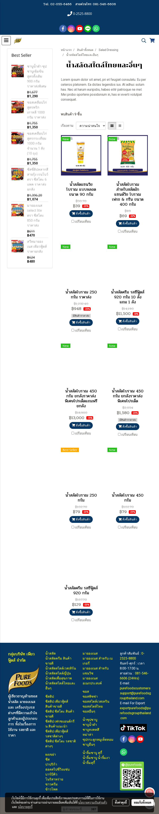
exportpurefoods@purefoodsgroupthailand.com (135, 713)
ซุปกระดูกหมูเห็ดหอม (98, 740)
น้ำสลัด (50, 653)
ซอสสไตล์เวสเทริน (96, 701)
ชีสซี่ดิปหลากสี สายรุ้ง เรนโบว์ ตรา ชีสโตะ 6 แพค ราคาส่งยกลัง (37, 179)
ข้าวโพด (51, 789)
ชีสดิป (49, 696)
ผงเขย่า (50, 754)
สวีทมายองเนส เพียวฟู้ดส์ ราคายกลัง (37, 246)
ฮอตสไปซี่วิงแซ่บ (57, 769)
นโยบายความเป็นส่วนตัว (92, 802)
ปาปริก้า (51, 764)
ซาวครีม (51, 784)
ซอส (86, 691)
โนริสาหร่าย (54, 779)
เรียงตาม (68, 126)
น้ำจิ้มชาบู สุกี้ (92, 753)
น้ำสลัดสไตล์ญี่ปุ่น (58, 673)
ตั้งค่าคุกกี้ (121, 802)
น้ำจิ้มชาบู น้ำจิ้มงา (96, 758)
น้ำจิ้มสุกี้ (89, 763)
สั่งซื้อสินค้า (82, 213)
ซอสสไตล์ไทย (93, 706)
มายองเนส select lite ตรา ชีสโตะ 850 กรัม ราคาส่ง (35, 215)
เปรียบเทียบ (83, 221)
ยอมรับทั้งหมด (142, 802)
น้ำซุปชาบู (90, 720)
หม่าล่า (88, 735)
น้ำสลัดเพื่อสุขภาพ (58, 678)
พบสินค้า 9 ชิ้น (71, 114)
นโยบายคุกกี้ (25, 807)
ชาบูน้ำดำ (90, 725)
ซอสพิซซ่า (90, 696)
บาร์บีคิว (51, 774)
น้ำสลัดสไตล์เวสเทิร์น (60, 668)
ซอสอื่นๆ (89, 711)
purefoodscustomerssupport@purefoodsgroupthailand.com (135, 693)
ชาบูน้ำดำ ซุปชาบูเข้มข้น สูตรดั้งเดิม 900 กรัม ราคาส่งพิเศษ (37, 76)
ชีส (47, 759)
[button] (142, 40)
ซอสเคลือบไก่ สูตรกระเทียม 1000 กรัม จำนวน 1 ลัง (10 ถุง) (37, 143)
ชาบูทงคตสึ (91, 730)
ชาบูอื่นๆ (89, 744)
